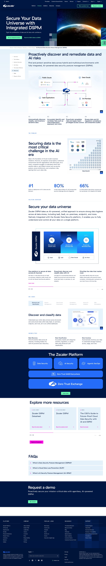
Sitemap (66, 551)
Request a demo (97, 6)
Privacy (66, 554)
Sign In (92, 1)
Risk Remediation (97, 303)
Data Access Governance (59, 303)
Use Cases (16, 65)
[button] (65, 91)
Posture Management (48, 303)
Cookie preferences (69, 562)
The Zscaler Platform (18, 67)
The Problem (16, 59)
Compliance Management (73, 303)
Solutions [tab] (45, 5)
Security (66, 559)
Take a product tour (84, 6)
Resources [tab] (51, 5)
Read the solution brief (62, 427)
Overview (16, 56)
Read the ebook (84, 427)
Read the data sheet (37, 427)
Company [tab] (58, 5)
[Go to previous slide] (102, 289)
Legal (66, 557)
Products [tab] (39, 5)
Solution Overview (18, 62)
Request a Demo (17, 76)
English (98, 1)
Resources (16, 70)
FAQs (15, 73)
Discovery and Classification (35, 303)
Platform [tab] (34, 5)
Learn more (31, 283)
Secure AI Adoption (85, 303)
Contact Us (85, 1)
